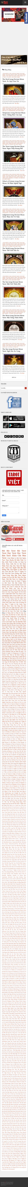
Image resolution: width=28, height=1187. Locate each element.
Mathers (10, 838)
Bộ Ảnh (21, 756)
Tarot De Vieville (22, 1052)
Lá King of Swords (6, 686)
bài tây (24, 1139)
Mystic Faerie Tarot (12, 845)
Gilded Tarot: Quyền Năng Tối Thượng (13, 618)
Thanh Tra (4, 1067)
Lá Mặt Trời (21, 656)
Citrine (18, 894)
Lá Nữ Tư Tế (12, 676)
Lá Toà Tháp (7, 679)
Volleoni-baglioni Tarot (7, 1134)
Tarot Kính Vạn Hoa (18, 1057)
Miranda (21, 999)
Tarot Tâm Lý (10, 655)
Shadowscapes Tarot (6, 693)
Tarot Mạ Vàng (10, 1058)
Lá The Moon (12, 742)
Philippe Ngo (20, 1017)
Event (15, 819)
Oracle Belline (8, 1015)
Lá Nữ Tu (13, 686)
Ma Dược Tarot (15, 994)
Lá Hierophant (10, 667)
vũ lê (25, 868)
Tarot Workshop (7, 856)
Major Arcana (13, 595)
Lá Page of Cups (20, 676)
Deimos (6, 908)
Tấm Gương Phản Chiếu (10, 1132)
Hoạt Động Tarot (16, 941)
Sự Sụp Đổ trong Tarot (11, 1048)
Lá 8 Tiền (14, 772)
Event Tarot (23, 913)
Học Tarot (21, 553)
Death (3, 759)
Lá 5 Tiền (19, 768)
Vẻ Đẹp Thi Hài (7, 1135)
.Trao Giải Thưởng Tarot (15, 723)
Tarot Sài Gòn (20, 1060)
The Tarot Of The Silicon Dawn (13, 1076)
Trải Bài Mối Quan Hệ (12, 1111)
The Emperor (21, 1069)
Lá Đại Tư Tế (20, 835)
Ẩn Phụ (6, 754)
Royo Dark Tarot (17, 850)
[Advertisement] (14, 39)
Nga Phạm (24, 845)
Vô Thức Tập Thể (6, 801)
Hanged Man (23, 931)
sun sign (7, 1148)
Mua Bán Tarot (16, 77)
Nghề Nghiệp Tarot (13, 719)
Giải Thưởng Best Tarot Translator (12, 927)
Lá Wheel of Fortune (19, 177)
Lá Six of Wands (20, 784)
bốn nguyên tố (5, 1141)
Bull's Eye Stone (9, 878)
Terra (22, 1065)
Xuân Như (6, 1139)
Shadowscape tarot (9, 793)
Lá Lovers (22, 667)
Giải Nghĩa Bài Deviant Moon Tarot (16, 924)
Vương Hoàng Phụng (17, 801)
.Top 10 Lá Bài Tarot (12, 670)
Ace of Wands (15, 805)
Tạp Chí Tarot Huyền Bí (12, 1130)
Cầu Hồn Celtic (18, 903)
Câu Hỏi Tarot (17, 901)
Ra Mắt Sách (23, 1030)
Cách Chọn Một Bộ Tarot (19, 758)
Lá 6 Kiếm (9, 770)
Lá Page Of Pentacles (19, 737)
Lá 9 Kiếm (23, 772)
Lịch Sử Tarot (13, 649)
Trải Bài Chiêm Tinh (19, 583)
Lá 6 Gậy (4, 770)
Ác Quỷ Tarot (7, 1153)
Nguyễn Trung (5, 1011)
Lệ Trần (24, 992)
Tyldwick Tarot (19, 1121)
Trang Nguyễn (14, 592)
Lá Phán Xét (12, 212)
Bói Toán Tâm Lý (20, 887)
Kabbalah (4, 955)
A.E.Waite (4, 724)
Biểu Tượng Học (11, 616)
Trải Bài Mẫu (19, 863)
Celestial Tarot (12, 810)
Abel (23, 871)
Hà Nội (7, 943)
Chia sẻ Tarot (19, 810)
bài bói (21, 752)
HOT (13, 761)
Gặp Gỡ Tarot (8, 761)
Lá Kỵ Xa (23, 980)
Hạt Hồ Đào (18, 947)
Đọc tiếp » (17, 103)
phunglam (11, 868)
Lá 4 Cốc (19, 766)
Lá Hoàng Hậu (17, 980)
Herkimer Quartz (19, 761)
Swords (14, 1041)
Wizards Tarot (5, 803)
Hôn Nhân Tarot (10, 945)
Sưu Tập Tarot (14, 852)
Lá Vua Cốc (18, 745)
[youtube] (14, 436)
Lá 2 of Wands (11, 969)
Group (3, 761)
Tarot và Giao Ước (12, 796)
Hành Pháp (11, 943)
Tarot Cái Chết (7, 1052)
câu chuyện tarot (17, 721)
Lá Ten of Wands (18, 740)
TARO (8, 1050)
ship (13, 1146)
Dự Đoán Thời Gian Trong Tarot (16, 698)
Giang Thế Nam (14, 920)
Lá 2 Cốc (19, 702)
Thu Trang (11, 859)
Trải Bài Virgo (19, 1120)
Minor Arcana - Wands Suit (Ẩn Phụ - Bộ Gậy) (12, 843)
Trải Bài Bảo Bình (9, 1104)
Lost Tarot (21, 964)
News (25, 717)
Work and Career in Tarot (16, 1137)
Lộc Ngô (4, 994)
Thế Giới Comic (17, 1090)
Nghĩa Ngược (20, 1008)
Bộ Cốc (18, 808)
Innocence (15, 952)
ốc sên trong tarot (11, 1169)
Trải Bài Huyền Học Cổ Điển (15, 662)
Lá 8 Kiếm (6, 733)
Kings (24, 959)
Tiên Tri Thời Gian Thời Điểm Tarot (15, 1093)
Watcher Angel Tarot (6, 1137)
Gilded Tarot (5, 607)
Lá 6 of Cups (8, 971)
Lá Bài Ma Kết (14, 975)
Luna (21, 966)
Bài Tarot (21, 551)
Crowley (15, 812)
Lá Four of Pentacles (11, 777)
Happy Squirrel (13, 933)
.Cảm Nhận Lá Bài (7, 73)
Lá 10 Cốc (9, 765)
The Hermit (6, 857)
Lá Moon (11, 313)
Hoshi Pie (18, 940)
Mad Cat (12, 996)
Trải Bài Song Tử (17, 1116)
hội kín (7, 868)
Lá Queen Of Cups (20, 686)
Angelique (9, 875)
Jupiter (21, 954)
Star (25, 1039)
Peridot (14, 1017)
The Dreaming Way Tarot (11, 1069)
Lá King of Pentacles (21, 684)
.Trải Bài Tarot (10, 579)
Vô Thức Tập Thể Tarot (13, 752)
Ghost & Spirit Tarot (12, 821)
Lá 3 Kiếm (9, 766)
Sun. (12, 1041)
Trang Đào (8, 1095)
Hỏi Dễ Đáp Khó (19, 950)
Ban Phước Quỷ (22, 805)
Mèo (16, 1003)
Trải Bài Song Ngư (9, 1116)
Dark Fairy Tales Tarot (19, 905)
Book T (19, 670)
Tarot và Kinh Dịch (16, 856)
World (23, 1137)
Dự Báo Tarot (22, 642)
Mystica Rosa (5, 1003)
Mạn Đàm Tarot (20, 1003)
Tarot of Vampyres (6, 1064)
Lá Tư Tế (17, 658)
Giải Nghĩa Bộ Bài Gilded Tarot (11, 822)
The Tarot (4, 1076)
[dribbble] (17, 436)
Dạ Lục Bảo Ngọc (6, 912)
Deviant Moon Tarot (11, 74)
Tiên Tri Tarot (14, 800)
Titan (6, 1093)
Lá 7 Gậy (21, 731)
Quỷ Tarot (15, 1030)
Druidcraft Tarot (14, 817)
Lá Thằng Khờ (9, 613)
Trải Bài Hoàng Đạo (10, 634)
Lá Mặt (8, 982)
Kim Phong (8, 656)
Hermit (12, 934)
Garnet (6, 821)
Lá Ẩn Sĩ (23, 658)
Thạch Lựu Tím (19, 1086)
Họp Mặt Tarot (12, 950)
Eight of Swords (5, 913)
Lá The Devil (21, 786)
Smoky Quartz (21, 1039)
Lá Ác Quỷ (13, 679)
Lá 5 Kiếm (14, 768)
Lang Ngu (4, 962)
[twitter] (5, 436)
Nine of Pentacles (20, 1011)
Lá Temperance (11, 110)
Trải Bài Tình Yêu (11, 1120)
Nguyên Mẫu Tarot (8, 749)
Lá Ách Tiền (10, 791)
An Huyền (19, 754)
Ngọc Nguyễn (22, 691)
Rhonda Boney (14, 1034)
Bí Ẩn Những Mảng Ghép (10, 887)
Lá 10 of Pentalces (21, 968)
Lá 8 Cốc (9, 772)
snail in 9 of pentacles (19, 1146)
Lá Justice (8, 653)
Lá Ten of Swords (10, 740)
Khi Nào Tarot (20, 955)
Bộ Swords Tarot (22, 889)
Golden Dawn (14, 681)
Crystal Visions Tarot (19, 726)
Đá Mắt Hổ (22, 1163)
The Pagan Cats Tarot (17, 1074)
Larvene (8, 962)
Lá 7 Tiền (4, 772)
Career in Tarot (16, 891)
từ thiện (5, 1151)
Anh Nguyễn (10, 696)
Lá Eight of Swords (15, 773)
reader (17, 803)
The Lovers (16, 798)
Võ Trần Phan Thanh (16, 1134)
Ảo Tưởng (13, 1167)
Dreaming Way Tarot (18, 663)
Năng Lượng (8, 1013)
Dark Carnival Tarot (9, 905)
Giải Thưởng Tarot (14, 824)
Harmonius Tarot (19, 933)
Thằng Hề (17, 668)
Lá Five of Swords (16, 735)
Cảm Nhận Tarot (18, 611)
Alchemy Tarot (10, 873)
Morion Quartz (15, 1001)
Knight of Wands (8, 730)
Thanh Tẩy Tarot (6, 609)
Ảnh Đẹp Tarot (8, 1167)
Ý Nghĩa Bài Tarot (18, 586)
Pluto (25, 1025)
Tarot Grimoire (18, 660)
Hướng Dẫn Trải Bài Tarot (10, 947)
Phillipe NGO (5, 849)
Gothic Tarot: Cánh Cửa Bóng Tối (17, 602)
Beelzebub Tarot (12, 877)
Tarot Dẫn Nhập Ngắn (13, 1053)
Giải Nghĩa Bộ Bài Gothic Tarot (17, 607)
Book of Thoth (17, 696)
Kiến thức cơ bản (6, 961)
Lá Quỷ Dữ (8, 712)
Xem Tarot (11, 866)
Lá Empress (18, 648)
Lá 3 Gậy (4, 766)
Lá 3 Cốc (24, 765)
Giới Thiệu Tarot (22, 824)
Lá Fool (9, 577)
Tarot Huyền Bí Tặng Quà (7, 1055)
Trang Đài (4, 1095)
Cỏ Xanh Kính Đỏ (21, 616)
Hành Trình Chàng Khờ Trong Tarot (16, 826)
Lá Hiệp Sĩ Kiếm (20, 705)
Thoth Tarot (8, 800)
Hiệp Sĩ (15, 934)
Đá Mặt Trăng (21, 1165)
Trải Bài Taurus (18, 1118)
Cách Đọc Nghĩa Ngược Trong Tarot (16, 898)
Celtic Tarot (7, 892)
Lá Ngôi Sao (20, 730)
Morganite (9, 1001)
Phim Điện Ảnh (18, 1018)
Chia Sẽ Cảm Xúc (9, 663)
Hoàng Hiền (12, 623)
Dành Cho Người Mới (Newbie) (14, 637)
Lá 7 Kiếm (23, 770)
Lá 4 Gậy (17, 731)
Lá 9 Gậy (11, 733)
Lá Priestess (14, 983)
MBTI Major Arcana (6, 836)
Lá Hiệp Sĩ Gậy (20, 682)
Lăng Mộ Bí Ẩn (11, 990)
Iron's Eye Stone (22, 952)
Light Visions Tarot (10, 627)
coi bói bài (15, 1141)
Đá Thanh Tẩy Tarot (7, 805)
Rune (25, 1036)
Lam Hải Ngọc (23, 961)
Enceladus (15, 913)
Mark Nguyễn (5, 838)
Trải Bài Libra (21, 1109)
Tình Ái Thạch (15, 1128)
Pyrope (24, 1027)
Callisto (3, 891)
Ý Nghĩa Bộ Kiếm (17, 1155)
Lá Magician (19, 627)
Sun (10, 852)
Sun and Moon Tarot (16, 693)
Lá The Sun (9, 835)
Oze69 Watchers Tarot (17, 1015)
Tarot (4, 553)
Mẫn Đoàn (19, 845)
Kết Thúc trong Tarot (21, 829)
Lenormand (16, 962)
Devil (3, 910)
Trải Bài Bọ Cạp (16, 1104)
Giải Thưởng (7, 824)
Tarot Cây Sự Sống (15, 1052)
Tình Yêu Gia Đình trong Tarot (13, 1125)
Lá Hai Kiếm (21, 978)
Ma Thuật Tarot (18, 791)
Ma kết (8, 996)
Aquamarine (4, 877)
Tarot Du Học (5, 1053)
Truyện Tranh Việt (6, 1097)
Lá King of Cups (6, 709)
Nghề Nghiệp (5, 847)
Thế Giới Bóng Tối (9, 1090)
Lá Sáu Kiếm (20, 983)
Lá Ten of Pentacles (13, 786)
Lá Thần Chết (10, 690)
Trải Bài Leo (15, 1109)
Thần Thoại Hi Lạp (16, 1088)
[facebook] (8, 436)
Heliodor (8, 934)
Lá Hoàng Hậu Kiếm (9, 833)
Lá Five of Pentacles (9, 775)
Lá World (10, 246)
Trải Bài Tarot (19, 585)
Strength (16, 793)
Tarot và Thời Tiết (11, 1065)
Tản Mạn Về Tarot (22, 800)
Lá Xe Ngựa (20, 717)
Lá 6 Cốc (24, 768)
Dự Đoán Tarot (15, 759)
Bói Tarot (11, 573)
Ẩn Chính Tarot (22, 599)
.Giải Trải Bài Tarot (8, 581)
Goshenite (21, 929)
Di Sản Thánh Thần (9, 910)
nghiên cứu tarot (20, 1144)
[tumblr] (22, 436)
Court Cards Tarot (9, 812)
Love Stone (17, 966)
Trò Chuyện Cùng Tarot (10, 1099)
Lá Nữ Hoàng (17, 639)
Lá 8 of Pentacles (10, 973)
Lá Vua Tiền (14, 717)
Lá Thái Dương (10, 987)
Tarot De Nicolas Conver (13, 625)
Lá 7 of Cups (20, 971)
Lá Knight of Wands (15, 779)
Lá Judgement (13, 684)
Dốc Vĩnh (21, 912)
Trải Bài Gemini (9, 1107)
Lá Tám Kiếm (16, 987)
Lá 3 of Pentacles (18, 969)
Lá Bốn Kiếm (11, 976)
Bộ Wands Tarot (5, 810)
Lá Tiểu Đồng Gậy (17, 690)
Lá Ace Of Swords (6, 773)
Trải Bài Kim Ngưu (8, 1109)
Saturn (6, 1038)
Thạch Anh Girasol (6, 1085)
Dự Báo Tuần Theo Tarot (8, 644)
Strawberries (4, 1041)
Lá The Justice (9, 985)
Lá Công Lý (16, 703)
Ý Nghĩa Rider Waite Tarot (11, 593)
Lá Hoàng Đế (16, 667)
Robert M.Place (8, 1036)
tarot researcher (17, 868)
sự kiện (19, 1148)
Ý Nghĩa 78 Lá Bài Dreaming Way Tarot (15, 695)
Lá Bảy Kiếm (5, 976)
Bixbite (3, 878)
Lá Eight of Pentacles (9, 978)
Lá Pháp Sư (17, 613)
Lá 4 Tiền (4, 768)
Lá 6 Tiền (14, 770)
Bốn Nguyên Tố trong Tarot (10, 808)
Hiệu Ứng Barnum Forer (18, 936)
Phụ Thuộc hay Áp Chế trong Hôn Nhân (14, 1025)
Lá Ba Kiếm (8, 975)
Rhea (9, 1034)
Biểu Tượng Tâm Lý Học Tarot (15, 724)
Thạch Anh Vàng (5, 1086)
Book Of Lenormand (14, 756)
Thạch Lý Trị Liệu (14, 597)
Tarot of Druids (7, 1062)
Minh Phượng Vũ (15, 999)
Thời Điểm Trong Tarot (7, 861)
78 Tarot (24, 723)
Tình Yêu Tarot (14, 628)
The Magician (12, 857)
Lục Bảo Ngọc (9, 994)
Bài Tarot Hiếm (11, 885)
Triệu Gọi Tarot (23, 1095)
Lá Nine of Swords (10, 737)
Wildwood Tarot (5, 866)
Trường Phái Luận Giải (21, 1099)
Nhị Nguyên (13, 1011)
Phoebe (3, 1020)
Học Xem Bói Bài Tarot (10, 571)
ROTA (19, 1030)
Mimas (24, 997)
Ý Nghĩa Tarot (23, 803)
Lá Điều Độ (10, 747)
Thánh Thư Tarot (22, 1083)
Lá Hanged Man (12, 682)
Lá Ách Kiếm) (9, 989)
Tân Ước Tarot (16, 1123)
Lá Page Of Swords (15, 711)
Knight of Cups (12, 829)
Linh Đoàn (14, 730)
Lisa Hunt (24, 962)
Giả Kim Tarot (7, 728)
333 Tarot (20, 871)
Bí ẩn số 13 (18, 807)
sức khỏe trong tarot (13, 1148)
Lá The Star (15, 985)
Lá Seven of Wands (15, 738)
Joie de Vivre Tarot (14, 954)
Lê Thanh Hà (22, 989)
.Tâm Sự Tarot (21, 588)
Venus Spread (23, 1132)
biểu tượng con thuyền (18, 1139)
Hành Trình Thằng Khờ (19, 943)
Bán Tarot (6, 555)
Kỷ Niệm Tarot (16, 961)
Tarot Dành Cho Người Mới (12, 642)
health (3, 1142)
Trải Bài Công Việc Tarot (10, 863)
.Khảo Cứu (16, 555)
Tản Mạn (20, 1130)
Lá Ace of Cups (10, 703)
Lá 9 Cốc (18, 772)
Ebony (24, 912)
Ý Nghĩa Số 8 (10, 1163)
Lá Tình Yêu (12, 745)
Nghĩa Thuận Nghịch (12, 1009)
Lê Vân (24, 835)
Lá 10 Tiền (14, 765)
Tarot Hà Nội (20, 1055)
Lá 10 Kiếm (6, 731)
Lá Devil (9, 77)
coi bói (10, 1141)
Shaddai (9, 1038)
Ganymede (21, 917)
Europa (19, 913)
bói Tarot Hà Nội (12, 803)
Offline (24, 847)
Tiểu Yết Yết (10, 721)
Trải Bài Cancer (10, 1106)
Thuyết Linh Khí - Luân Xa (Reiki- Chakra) (13, 1079)
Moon (24, 999)
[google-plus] (11, 436)
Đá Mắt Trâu (8, 1165)
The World (6, 859)
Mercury (15, 997)
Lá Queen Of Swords (17, 688)
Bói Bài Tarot (15, 73)
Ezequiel (4, 915)
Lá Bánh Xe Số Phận (7, 735)
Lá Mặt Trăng (14, 656)
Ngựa (9, 1011)
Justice (24, 954)
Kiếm (11, 961)
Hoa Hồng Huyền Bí (14, 938)
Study (9, 1041)
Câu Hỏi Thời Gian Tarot (10, 815)
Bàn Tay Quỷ (17, 885)
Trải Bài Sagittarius (9, 1114)
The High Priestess (6, 1072)
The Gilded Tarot (9, 798)
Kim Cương (20, 959)
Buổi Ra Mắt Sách (6, 807)
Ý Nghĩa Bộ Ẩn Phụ (10, 1156)
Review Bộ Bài (11, 668)
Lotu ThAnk (14, 702)
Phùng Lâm (12, 588)
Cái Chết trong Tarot (21, 899)
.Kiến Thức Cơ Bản (11, 562)
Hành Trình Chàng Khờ (13, 763)
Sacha (3, 1038)
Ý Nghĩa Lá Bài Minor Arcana (14, 1158)
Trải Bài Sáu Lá (18, 1114)
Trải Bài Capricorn (18, 1106)
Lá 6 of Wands (14, 971)
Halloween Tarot (5, 931)
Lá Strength (18, 712)
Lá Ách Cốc (21, 789)
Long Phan (4, 831)
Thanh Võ (9, 1067)
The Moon (18, 857)
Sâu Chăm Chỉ (15, 1044)
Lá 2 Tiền (19, 765)
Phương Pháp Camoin (10, 1020)
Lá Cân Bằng (15, 674)
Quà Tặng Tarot (5, 1029)
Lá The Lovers (19, 677)
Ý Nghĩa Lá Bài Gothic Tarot (17, 604)
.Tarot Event (6, 575)
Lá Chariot (20, 681)
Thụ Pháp (7, 1092)
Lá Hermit (22, 703)
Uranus (17, 1132)
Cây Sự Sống (19, 815)
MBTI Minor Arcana (15, 836)
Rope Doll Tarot (14, 1036)
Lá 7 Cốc (19, 770)
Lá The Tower (21, 985)
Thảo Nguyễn (9, 1088)
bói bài (22, 866)
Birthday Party (22, 877)
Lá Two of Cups (16, 716)
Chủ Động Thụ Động (12, 894)
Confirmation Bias (6, 896)
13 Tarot (16, 871)
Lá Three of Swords (15, 744)
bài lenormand (17, 866)
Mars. (11, 997)
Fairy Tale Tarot (22, 759)
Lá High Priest (11, 980)
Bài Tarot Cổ (4, 885)
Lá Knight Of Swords (15, 709)
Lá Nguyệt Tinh (14, 982)
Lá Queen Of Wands (10, 677)
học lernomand (21, 1142)
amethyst (11, 1139)
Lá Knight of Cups (18, 833)
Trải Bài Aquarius (9, 1102)
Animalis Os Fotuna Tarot (19, 875)
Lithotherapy (11, 648)
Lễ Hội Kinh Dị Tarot (18, 992)
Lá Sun (9, 279)
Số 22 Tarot (20, 1044)
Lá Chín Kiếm (17, 976)
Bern (17, 877)
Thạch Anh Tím (22, 1085)
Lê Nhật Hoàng (15, 989)
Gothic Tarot (23, 597)
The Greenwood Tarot (14, 1071)
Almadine (16, 873)
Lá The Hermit (12, 787)
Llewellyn (16, 964)
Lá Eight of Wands (17, 831)
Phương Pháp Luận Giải (8, 660)
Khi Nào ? (14, 955)
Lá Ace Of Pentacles (18, 973)
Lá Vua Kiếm (8, 717)
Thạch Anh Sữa (17, 859)
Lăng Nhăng (18, 990)
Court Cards (10, 758)
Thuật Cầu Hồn (14, 1083)
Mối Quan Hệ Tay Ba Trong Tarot (17, 1004)
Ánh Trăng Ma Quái (14, 1153)
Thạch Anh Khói (14, 1085)
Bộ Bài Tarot (16, 577)
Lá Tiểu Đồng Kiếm (21, 714)
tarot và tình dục (8, 1149)
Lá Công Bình (10, 831)
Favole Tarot (20, 819)
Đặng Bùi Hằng (10, 871)
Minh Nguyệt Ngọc (6, 999)
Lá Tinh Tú (15, 347)
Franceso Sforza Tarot (14, 917)
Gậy (25, 929)
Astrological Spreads (7, 590)
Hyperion (22, 941)
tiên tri (22, 868)
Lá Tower (10, 144)
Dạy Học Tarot (15, 566)
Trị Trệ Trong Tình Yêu (10, 1121)
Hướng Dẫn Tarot (20, 573)
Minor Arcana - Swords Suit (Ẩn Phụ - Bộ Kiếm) (16, 842)
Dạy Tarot (11, 553)
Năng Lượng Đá (15, 1013)
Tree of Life (5, 752)
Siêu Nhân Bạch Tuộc (12, 1039)
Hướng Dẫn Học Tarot (17, 609)
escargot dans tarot (22, 1141)
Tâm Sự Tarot (10, 1123)
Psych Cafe (12, 1027)
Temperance (17, 1065)
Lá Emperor (21, 674)
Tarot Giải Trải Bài (22, 1053)
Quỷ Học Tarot (12, 1029)
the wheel (14, 1149)
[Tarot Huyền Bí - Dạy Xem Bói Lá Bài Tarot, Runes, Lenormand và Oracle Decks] (4, 3)
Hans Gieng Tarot (5, 933)
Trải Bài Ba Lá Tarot (14, 614)
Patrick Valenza (9, 1017)
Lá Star (10, 347)
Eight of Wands (10, 819)
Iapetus (6, 952)
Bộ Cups (8, 889)
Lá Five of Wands (18, 775)
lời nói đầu (9, 1144)
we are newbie (10, 1151)
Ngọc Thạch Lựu (13, 847)
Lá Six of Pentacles (12, 784)
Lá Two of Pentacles (14, 789)
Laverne (12, 962)
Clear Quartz (23, 894)
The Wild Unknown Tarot (15, 1078)
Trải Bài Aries (16, 1102)
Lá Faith (16, 978)
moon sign (14, 1144)
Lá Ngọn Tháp (21, 982)
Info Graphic (10, 952)
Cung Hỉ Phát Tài (22, 896)
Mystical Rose (11, 1003)
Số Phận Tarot (21, 852)
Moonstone (4, 1001)
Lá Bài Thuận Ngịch (21, 975)
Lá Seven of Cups (9, 782)
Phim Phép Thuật (10, 1018)
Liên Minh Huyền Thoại (7, 964)
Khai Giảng (9, 955)
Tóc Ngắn (21, 1128)
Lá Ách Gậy (4, 747)
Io (18, 952)
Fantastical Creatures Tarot (20, 915)
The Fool (8, 1071)
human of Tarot (13, 1142)
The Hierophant (22, 1071)
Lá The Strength (20, 742)
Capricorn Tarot (9, 891)
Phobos (24, 1018)
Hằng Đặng (20, 75)
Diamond (15, 910)
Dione (18, 910)
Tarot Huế (15, 1055)
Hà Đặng (18, 623)
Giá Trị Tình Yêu (22, 920)
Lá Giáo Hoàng (20, 777)
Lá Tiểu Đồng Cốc (12, 714)
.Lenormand (4, 696)
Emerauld (11, 913)
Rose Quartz (20, 1036)
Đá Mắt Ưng (14, 1165)
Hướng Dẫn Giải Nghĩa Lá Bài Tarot (14, 569)
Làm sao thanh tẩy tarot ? (17, 651)
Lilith (20, 962)
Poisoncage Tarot (5, 1027)
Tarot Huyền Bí (11, 560)
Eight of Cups (20, 817)
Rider (3, 1036)
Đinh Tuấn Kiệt (16, 1163)
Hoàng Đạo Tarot (8, 941)
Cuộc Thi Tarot (5, 898)
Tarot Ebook (19, 794)
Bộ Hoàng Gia (23, 808)
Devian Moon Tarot (22, 908)
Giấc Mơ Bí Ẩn (9, 929)
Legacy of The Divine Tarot (9, 599)
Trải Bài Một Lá (20, 1111)
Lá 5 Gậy (4, 703)
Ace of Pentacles (12, 754)
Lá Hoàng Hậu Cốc (12, 707)
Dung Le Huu (23, 910)
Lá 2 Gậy (24, 702)
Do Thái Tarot (8, 759)
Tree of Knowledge (15, 1095)
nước (4, 1146)
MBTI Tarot (23, 836)
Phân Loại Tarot (10, 850)
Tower (24, 1093)
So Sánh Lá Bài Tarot (17, 749)
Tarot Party (9, 1060)
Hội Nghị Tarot (19, 828)
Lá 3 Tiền (14, 766)
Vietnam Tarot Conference (11, 864)
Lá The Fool (11, 658)
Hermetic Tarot (5, 826)
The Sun (22, 798)
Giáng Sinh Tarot (6, 922)
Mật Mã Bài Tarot (9, 641)
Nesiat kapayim (19, 1006)
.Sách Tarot (10, 586)
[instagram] (19, 436)
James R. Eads (5, 954)
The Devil (19, 1067)
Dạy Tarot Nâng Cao (14, 912)
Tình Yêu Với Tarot (14, 1127)
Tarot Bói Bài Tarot (21, 751)
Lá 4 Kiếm (23, 766)
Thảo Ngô (24, 859)
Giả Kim (12, 922)
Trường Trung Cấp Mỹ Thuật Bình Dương (11, 1100)
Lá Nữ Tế (9, 983)
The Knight (9, 1074)
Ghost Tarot (19, 821)
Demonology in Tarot (12, 908)
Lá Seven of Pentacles (19, 782)
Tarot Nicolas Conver (18, 1058)
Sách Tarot (9, 1044)
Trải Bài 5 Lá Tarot (16, 861)
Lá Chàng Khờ (21, 579)
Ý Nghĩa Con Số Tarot (7, 870)
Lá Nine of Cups (6, 780)
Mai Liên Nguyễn (19, 996)
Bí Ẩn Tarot (12, 807)
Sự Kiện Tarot (14, 1046)
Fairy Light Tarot (10, 915)
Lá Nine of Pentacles (15, 780)
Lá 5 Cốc (9, 768)
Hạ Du (10, 674)
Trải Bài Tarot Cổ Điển (9, 1118)
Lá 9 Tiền (16, 733)
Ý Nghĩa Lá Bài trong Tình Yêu (15, 1162)
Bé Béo (22, 696)
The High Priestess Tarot (18, 1072)
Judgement (21, 763)
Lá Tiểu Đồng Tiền (6, 716)
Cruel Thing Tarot (14, 896)
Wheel (24, 801)
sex (11, 1146)
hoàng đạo (7, 1142)
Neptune (13, 1006)
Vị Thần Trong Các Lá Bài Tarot (18, 1135)
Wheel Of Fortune (22, 864)
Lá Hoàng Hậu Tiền (21, 707)
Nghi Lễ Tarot (5, 719)
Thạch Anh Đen (12, 1086)
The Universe (23, 1076)
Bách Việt (22, 885)
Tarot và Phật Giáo (14, 1064)
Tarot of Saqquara (14, 1062)
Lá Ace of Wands (22, 733)
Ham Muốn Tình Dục (15, 931)
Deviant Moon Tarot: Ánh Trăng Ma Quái (14, 606)
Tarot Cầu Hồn (18, 854)
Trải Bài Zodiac (19, 634)
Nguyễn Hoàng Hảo (21, 1009)
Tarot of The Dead (22, 1062)
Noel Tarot (19, 847)
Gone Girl (16, 929)
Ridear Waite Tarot (22, 1034)
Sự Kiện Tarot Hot (11, 854)
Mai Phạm (5, 604)
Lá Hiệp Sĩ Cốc (12, 705)
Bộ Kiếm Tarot (14, 889)
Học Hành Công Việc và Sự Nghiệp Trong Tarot (13, 948)
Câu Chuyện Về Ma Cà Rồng (8, 901)
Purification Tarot (19, 1027)
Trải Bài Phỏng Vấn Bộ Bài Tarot (15, 1113)
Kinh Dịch (7, 829)
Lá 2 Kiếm (12, 731)
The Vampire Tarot (6, 1078)
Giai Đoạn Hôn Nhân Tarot (13, 919)
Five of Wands (5, 917)
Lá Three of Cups (20, 787)
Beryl (17, 679)
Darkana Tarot (7, 817)
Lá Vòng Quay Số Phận (11, 691)
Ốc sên (17, 1167)
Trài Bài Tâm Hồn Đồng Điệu (16, 1097)
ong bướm (8, 1146)
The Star (24, 1074)
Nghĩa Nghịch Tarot (12, 1008)
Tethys (24, 1065)
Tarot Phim (14, 1060)
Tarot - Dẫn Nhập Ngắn (15, 1050)
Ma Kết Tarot (21, 994)
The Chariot (14, 1067)
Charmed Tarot (13, 892)
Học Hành (24, 947)
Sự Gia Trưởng (7, 1046)
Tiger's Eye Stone (13, 1092)
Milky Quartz (20, 997)
